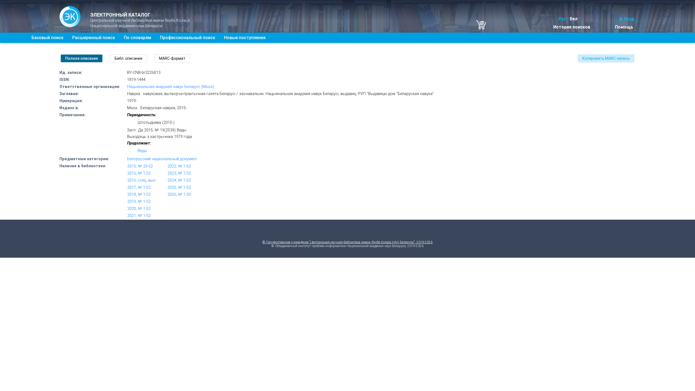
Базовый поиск (47, 37)
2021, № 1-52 (139, 215)
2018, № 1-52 (139, 194)
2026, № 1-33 (179, 194)
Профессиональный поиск (187, 37)
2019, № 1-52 (139, 201)
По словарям (137, 37)
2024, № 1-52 (179, 180)
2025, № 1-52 (179, 187)
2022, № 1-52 (179, 166)
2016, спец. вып (141, 180)
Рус (562, 18)
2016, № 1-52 (139, 173)
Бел (573, 18)
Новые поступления (245, 37)
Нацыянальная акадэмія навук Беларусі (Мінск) (170, 86)
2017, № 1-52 (139, 187)
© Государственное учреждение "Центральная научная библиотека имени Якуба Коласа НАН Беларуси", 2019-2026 (347, 242)
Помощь (624, 27)
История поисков (571, 27)
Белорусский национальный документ (162, 159)
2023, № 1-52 (179, 173)
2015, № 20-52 (140, 166)
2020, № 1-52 (139, 208)
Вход (629, 18)
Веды (142, 151)
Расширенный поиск (93, 37)
